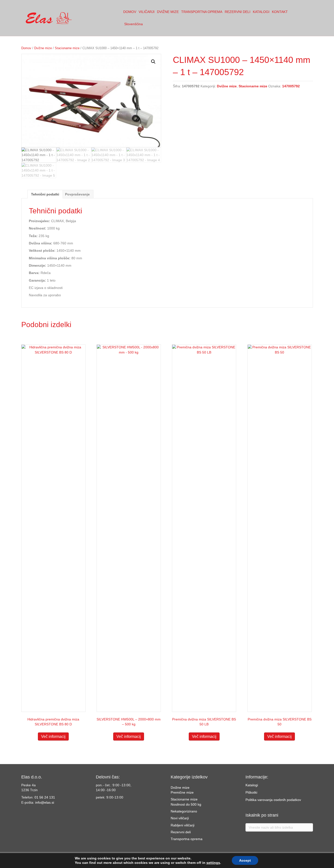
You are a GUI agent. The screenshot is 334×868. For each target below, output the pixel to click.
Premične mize (182, 792)
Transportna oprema (186, 839)
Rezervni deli (181, 832)
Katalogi (251, 785)
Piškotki (251, 792)
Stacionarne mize (67, 48)
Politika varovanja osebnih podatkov (273, 800)
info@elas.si (44, 802)
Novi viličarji (180, 818)
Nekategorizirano (184, 811)
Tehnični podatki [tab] (45, 194)
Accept (245, 860)
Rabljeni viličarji (182, 825)
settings (213, 863)
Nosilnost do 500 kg (186, 804)
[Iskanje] (310, 18)
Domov (26, 48)
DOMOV (129, 12)
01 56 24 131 (44, 797)
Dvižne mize (43, 48)
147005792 (291, 86)
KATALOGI (261, 12)
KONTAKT (280, 12)
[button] (153, 61)
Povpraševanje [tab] (77, 194)
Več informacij (53, 736)
